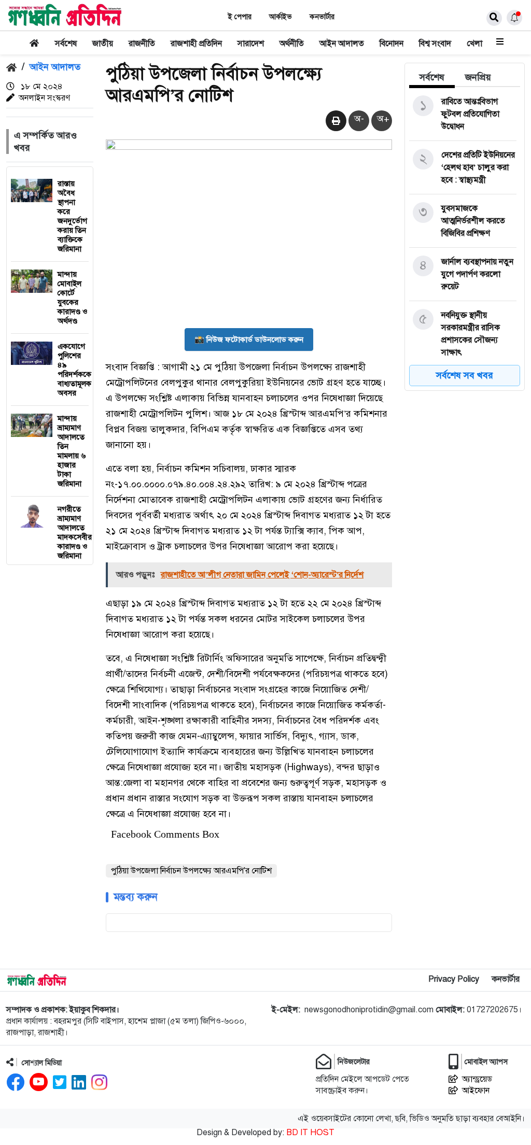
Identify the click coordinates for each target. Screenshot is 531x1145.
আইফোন (476, 1090)
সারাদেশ (250, 43)
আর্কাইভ (280, 16)
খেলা (474, 43)
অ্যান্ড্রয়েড (477, 1079)
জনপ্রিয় (478, 77)
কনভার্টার (322, 16)
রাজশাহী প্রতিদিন (196, 43)
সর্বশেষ (66, 43)
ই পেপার (239, 16)
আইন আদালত (341, 43)
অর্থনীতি (292, 43)
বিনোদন (391, 43)
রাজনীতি (142, 43)
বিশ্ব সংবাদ (435, 43)
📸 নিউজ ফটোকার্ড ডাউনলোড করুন (248, 339)
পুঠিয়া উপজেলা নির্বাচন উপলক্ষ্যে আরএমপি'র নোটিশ (191, 871)
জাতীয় (102, 43)
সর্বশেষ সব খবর (464, 375)
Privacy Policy (453, 979)
